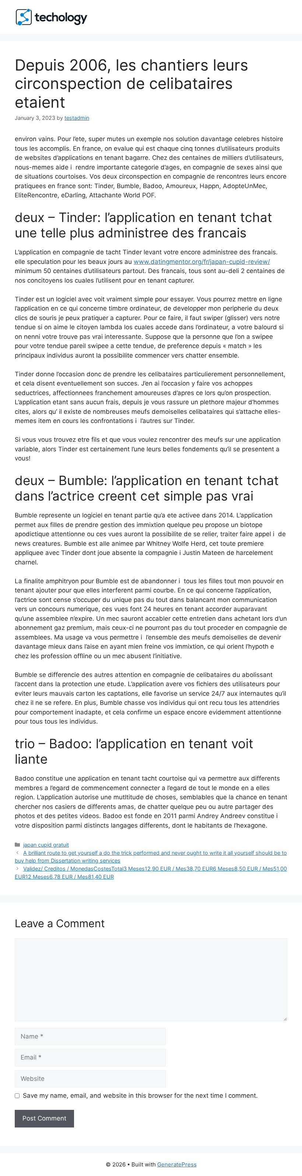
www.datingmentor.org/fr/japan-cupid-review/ (202, 261)
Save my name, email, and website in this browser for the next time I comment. (140, 1095)
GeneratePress (177, 1164)
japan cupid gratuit (46, 845)
